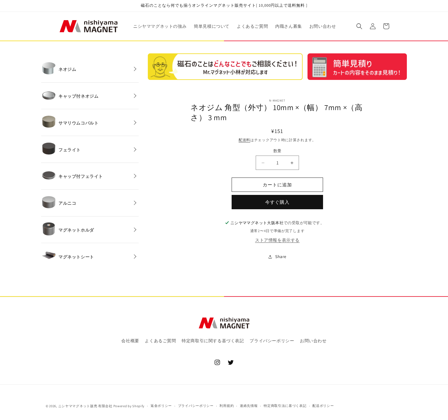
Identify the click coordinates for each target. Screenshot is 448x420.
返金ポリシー (161, 406)
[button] (359, 26)
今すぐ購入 (277, 202)
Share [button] (280, 256)
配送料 (244, 140)
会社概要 (130, 340)
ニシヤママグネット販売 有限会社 (85, 406)
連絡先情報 (249, 406)
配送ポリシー (323, 406)
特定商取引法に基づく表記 (285, 406)
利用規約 (226, 406)
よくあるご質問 (160, 340)
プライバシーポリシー (272, 340)
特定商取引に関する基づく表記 (213, 340)
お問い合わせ (313, 340)
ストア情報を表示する (277, 240)
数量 (277, 150)
